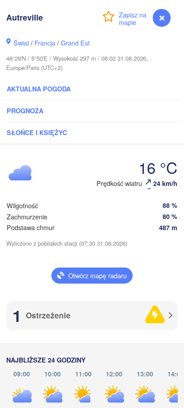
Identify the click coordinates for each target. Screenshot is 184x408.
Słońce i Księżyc (37, 132)
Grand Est (75, 42)
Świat (21, 42)
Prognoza (25, 110)
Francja (44, 42)
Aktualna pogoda (39, 88)
